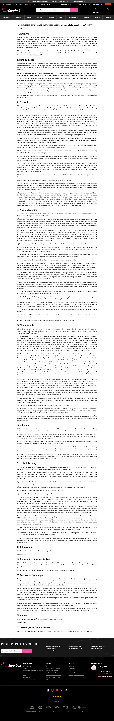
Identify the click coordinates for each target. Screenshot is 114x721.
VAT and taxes (22, 623)
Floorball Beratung (6, 4)
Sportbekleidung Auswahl (53, 673)
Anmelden (27, 651)
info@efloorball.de (36, 55)
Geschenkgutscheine (29, 679)
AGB (70, 670)
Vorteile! (100, 4)
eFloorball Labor (17, 4)
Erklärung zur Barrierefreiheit (76, 675)
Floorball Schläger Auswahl (53, 668)
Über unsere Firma (74, 666)
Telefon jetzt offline (66, 4)
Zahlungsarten (27, 668)
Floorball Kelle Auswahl (52, 670)
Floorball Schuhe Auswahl (53, 677)
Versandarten (27, 666)
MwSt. (24, 675)
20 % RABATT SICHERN (75, 1)
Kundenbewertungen (57, 699)
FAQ (47, 666)
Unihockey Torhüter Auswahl (53, 675)
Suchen (74, 10)
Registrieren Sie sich (83, 4)
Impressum (41, 4)
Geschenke (50, 4)
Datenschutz (21, 554)
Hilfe (47, 679)
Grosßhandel (26, 677)
